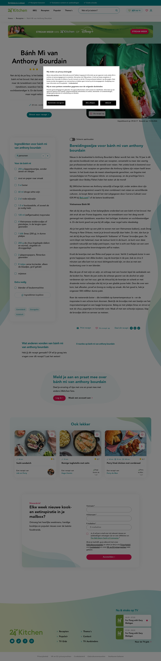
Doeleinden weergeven (56, 103)
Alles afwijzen (90, 103)
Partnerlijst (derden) (53, 95)
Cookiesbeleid (73, 83)
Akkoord (108, 103)
